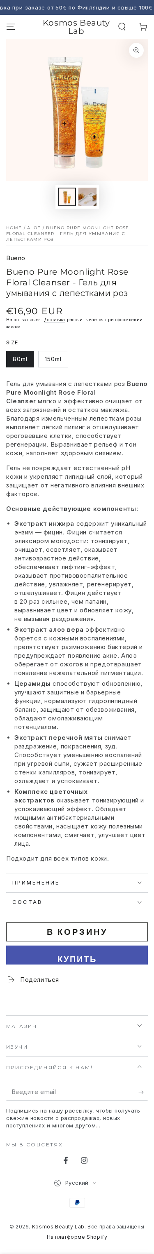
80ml (23, 361)
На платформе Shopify (77, 1237)
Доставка (55, 319)
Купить (77, 959)
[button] (122, 27)
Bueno (15, 258)
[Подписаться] (143, 1092)
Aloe (34, 228)
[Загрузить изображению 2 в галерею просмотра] (87, 197)
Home (14, 228)
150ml (56, 361)
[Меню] (10, 27)
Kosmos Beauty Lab (58, 1226)
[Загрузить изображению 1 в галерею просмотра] (67, 197)
